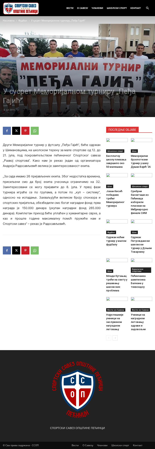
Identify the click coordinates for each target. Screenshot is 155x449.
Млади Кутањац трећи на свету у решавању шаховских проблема (116, 283)
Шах (134, 151)
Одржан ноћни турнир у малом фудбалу (116, 241)
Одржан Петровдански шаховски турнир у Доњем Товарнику (141, 244)
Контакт (135, 7)
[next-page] (115, 337)
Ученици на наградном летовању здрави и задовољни (138, 322)
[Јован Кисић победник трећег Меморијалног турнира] (117, 180)
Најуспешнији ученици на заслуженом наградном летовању (114, 322)
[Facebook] (7, 131)
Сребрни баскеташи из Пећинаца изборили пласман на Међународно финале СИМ (140, 202)
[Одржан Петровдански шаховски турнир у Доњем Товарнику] (141, 226)
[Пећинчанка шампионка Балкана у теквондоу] (141, 265)
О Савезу (82, 7)
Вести (69, 7)
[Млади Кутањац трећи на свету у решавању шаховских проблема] (117, 265)
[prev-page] (108, 337)
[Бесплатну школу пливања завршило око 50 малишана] (117, 145)
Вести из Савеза (115, 309)
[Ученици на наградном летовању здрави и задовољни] (141, 304)
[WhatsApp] (35, 131)
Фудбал (22, 20)
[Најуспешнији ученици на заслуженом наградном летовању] (117, 304)
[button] (147, 8)
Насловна (9, 20)
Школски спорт (117, 7)
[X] (16, 131)
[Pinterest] (25, 131)
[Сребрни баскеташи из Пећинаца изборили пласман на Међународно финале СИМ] (141, 180)
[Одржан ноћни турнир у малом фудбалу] (117, 226)
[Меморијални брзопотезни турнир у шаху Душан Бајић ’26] (141, 145)
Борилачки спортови (137, 270)
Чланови (97, 7)
